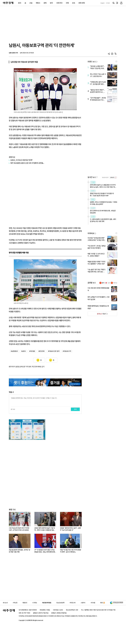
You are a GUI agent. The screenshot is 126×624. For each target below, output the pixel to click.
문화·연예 (82, 3)
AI (25, 3)
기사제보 (34, 602)
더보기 (97, 314)
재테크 (38, 3)
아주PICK (91, 233)
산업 (30, 3)
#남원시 (23, 351)
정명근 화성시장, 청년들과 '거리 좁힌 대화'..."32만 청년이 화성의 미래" (102, 195)
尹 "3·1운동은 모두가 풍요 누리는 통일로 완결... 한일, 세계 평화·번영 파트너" (44, 551)
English (103, 3)
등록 (75, 409)
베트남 (115, 283)
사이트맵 (93, 602)
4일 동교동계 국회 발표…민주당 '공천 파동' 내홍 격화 (19, 551)
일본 (109, 283)
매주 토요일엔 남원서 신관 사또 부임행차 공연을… (27, 163)
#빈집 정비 (41, 351)
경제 (45, 3)
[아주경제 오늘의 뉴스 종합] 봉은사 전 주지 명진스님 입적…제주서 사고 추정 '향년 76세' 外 (103, 186)
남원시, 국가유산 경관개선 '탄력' (21, 160)
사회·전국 (59, 3)
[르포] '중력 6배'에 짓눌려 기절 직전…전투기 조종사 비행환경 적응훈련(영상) (44, 529)
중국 (19, 3)
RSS (101, 602)
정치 (51, 3)
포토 (73, 3)
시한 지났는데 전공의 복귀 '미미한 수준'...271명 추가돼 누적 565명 (19, 529)
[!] (116, 61)
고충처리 (83, 602)
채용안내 (25, 602)
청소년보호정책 (60, 602)
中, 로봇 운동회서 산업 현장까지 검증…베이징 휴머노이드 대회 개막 (103, 220)
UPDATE (112, 177)
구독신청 (15, 602)
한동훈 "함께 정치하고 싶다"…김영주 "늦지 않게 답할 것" (70, 529)
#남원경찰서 (14, 351)
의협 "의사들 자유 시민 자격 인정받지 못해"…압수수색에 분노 (70, 551)
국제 (67, 3)
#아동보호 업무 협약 (53, 351)
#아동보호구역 (67, 351)
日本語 (108, 3)
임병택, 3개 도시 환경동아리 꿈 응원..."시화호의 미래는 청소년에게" (103, 203)
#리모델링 (32, 351)
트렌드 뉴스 (92, 61)
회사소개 (5, 602)
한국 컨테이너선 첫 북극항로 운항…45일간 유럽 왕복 (103, 212)
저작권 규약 (73, 602)
